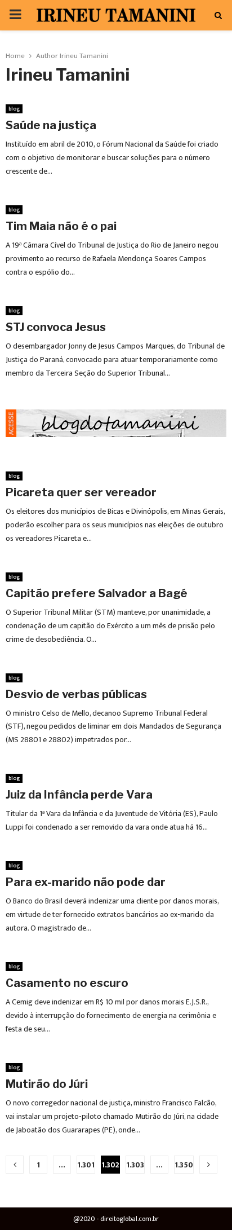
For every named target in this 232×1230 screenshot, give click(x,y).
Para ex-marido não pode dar (86, 882)
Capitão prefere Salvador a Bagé (97, 593)
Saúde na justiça (51, 125)
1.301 (86, 1164)
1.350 (184, 1164)
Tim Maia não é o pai (61, 226)
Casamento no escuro (67, 983)
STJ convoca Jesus (56, 327)
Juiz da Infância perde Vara (79, 794)
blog (14, 108)
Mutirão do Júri (47, 1084)
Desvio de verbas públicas (76, 694)
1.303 (135, 1164)
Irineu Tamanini (84, 56)
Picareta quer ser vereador (81, 492)
